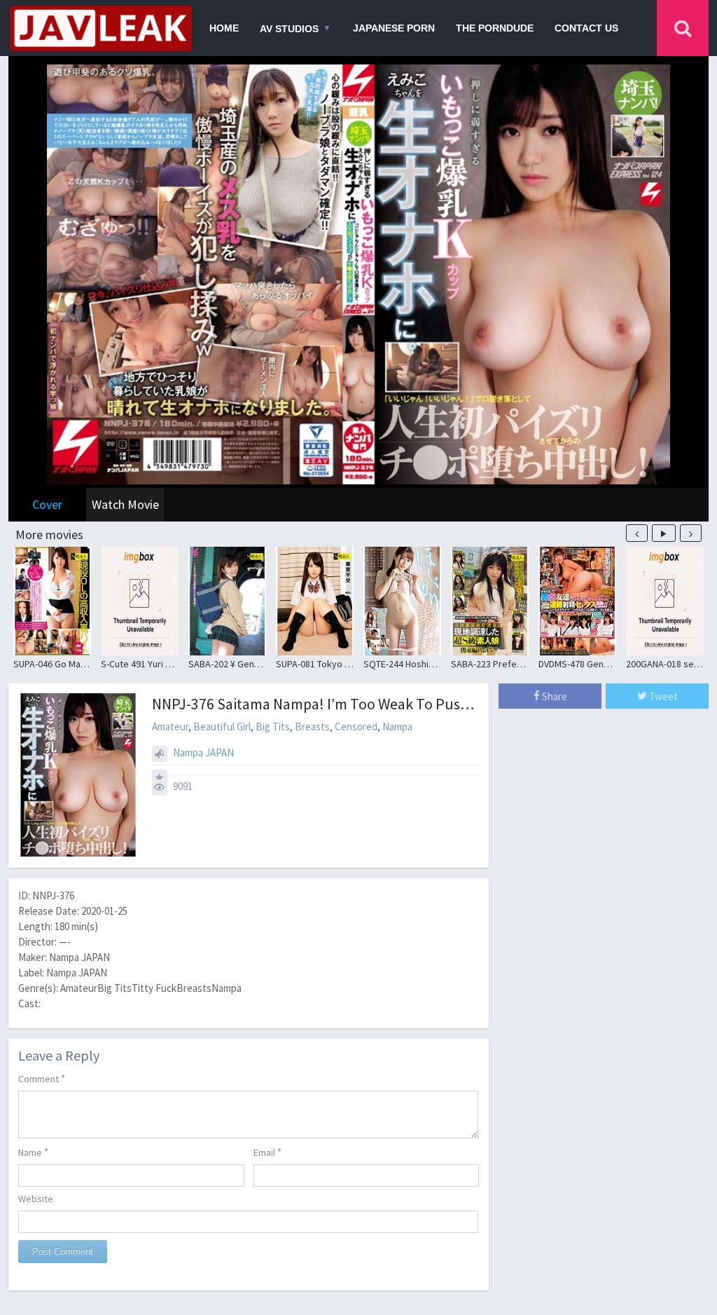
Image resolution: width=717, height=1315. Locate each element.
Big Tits (273, 726)
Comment (41, 1078)
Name (33, 1152)
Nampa (397, 726)
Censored (356, 726)
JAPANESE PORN (394, 28)
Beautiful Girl (222, 726)
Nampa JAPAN (203, 752)
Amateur (170, 726)
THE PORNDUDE (495, 28)
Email (267, 1152)
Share (553, 696)
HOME (224, 28)
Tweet (662, 696)
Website (35, 1198)
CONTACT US (586, 28)
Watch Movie (125, 504)
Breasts (312, 726)
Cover (47, 504)
